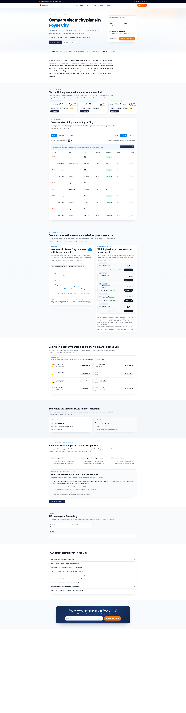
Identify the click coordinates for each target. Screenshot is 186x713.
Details (131, 157)
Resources (95, 5)
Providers (88, 5)
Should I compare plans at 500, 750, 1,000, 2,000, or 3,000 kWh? (67, 590)
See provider (85, 365)
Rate (85, 152)
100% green (70, 135)
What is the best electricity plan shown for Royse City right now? (67, 571)
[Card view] (71, 141)
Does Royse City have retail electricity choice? (62, 559)
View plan (54, 111)
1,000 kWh (123, 135)
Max (90, 249)
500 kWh (116, 135)
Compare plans (142, 5)
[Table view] (69, 141)
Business (102, 5)
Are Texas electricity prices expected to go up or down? (65, 582)
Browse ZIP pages (69, 42)
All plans (54, 135)
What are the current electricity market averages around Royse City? (68, 575)
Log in (145, 1)
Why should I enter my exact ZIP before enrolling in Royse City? (67, 567)
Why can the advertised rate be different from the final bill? (66, 586)
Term (97, 152)
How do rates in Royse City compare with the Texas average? (66, 578)
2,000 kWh (131, 135)
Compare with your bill (138, 1)
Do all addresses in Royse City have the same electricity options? (67, 563)
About (108, 5)
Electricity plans (80, 5)
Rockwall (125, 23)
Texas (50, 14)
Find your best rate (55, 42)
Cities (56, 14)
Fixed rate (61, 135)
